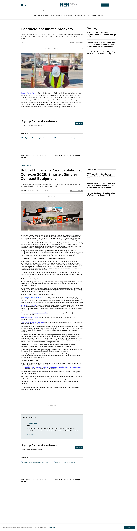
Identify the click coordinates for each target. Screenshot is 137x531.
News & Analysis (56, 15)
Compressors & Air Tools (28, 24)
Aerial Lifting (68, 15)
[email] (57, 48)
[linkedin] (49, 48)
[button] (22, 5)
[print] (82, 48)
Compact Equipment (27, 165)
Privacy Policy (51, 527)
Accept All (129, 527)
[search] (25, 5)
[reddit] (55, 48)
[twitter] (52, 48)
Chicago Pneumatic (27, 93)
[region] (68, 527)
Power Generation (97, 15)
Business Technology (82, 15)
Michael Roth (25, 190)
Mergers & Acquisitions (41, 15)
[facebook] (46, 48)
